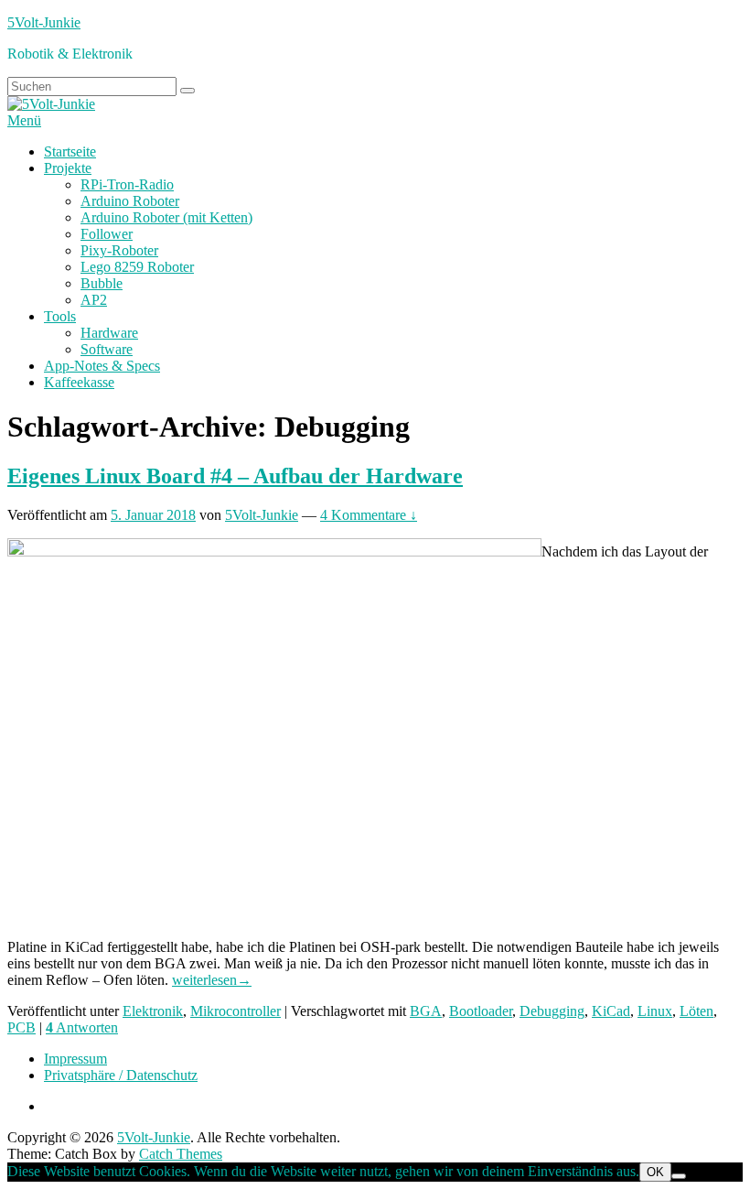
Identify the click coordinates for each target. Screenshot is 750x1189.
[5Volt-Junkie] (51, 104)
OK (655, 1172)
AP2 (93, 300)
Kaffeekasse (79, 382)
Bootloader (480, 1011)
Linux (655, 1011)
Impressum (75, 1058)
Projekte (67, 168)
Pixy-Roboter (119, 250)
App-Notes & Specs (102, 365)
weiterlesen (212, 980)
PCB (21, 1027)
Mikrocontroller (235, 1011)
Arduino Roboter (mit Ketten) (166, 217)
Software (106, 349)
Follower (106, 234)
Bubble (101, 283)
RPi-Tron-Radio (127, 184)
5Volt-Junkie (43, 22)
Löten (696, 1011)
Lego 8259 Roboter (137, 267)
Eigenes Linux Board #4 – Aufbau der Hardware (235, 476)
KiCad (611, 1011)
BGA (426, 1011)
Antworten (82, 1027)
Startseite (70, 151)
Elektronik (153, 1011)
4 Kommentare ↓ (368, 515)
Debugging (552, 1011)
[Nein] (678, 1176)
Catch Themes (180, 1154)
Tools (60, 316)
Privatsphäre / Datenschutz (121, 1075)
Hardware (109, 332)
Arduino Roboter (129, 201)
